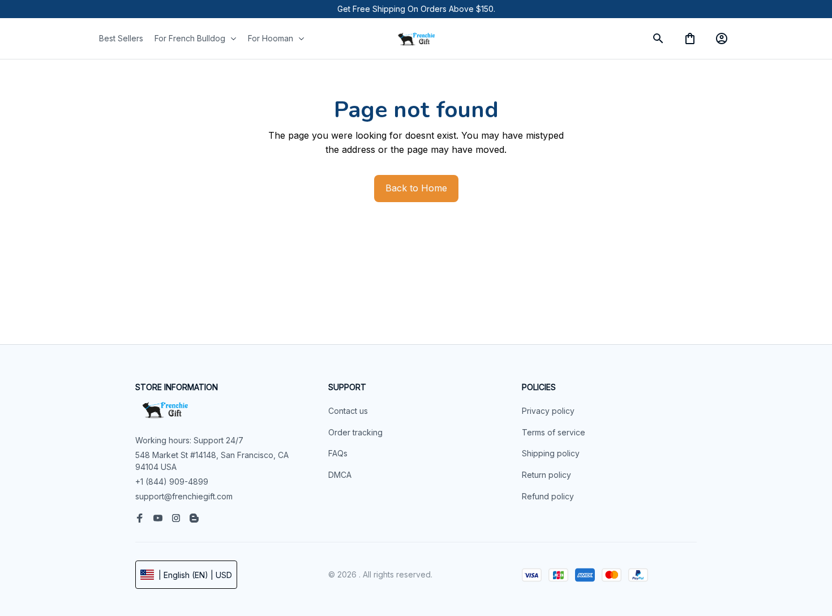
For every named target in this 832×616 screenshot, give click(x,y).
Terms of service (553, 432)
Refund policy (548, 496)
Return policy (546, 475)
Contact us (348, 411)
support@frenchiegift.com (184, 496)
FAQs (338, 453)
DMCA (339, 475)
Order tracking (355, 432)
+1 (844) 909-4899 (171, 481)
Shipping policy (551, 453)
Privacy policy (548, 411)
